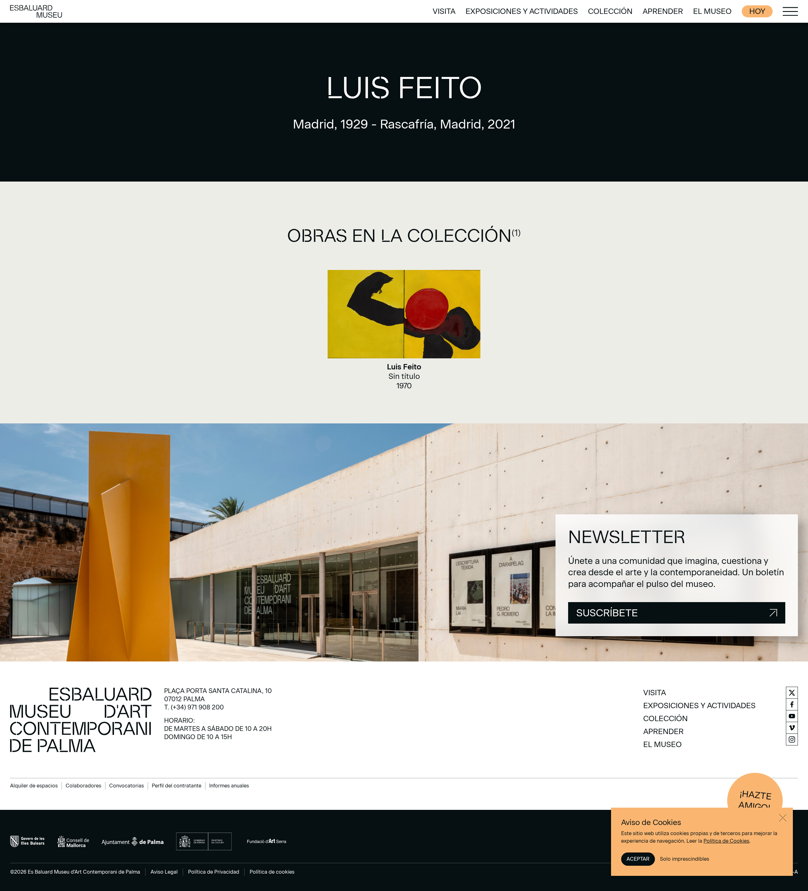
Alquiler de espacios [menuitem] (34, 786)
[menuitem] (444, 11)
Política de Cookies (726, 841)
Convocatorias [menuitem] (126, 786)
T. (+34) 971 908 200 (194, 707)
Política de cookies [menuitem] (272, 872)
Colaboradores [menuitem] (83, 786)
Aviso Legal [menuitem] (164, 872)
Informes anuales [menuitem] (229, 786)
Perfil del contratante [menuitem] (176, 786)
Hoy (757, 11)
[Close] (783, 818)
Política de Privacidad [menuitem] (213, 872)
